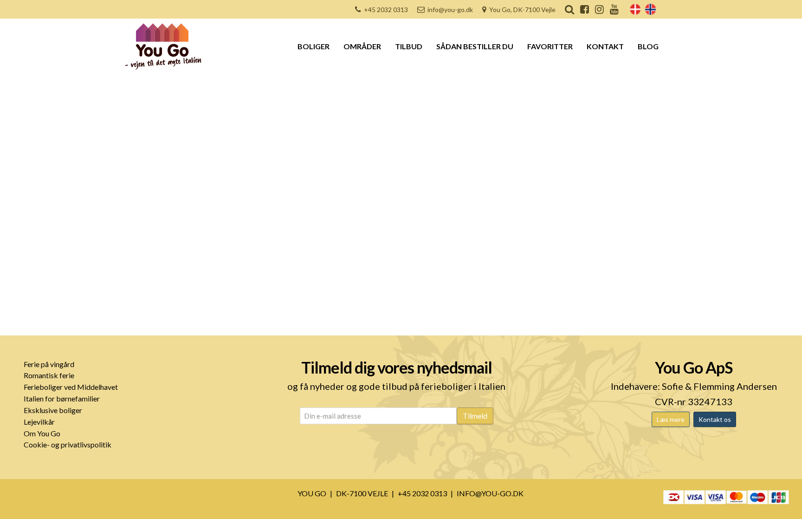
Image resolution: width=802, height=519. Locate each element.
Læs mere (671, 419)
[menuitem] (635, 9)
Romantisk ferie (49, 375)
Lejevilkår (39, 421)
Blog (648, 46)
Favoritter (550, 46)
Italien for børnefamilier (62, 398)
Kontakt (605, 46)
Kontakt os (715, 419)
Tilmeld (475, 415)
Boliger (314, 46)
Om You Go (42, 433)
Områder (362, 46)
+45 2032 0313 (386, 9)
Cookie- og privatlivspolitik (67, 444)
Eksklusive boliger (53, 410)
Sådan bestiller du (474, 46)
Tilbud (408, 46)
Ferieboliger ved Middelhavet (71, 386)
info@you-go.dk (450, 9)
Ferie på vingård (49, 364)
